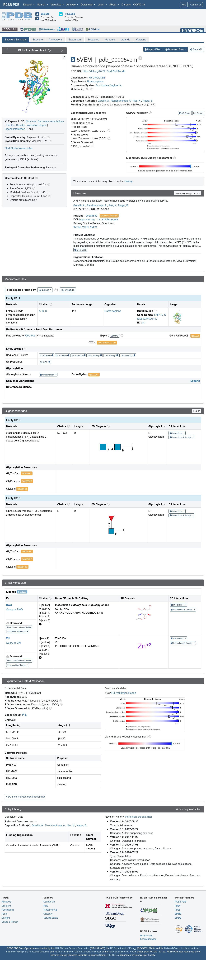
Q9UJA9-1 (93, 374)
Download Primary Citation (187, 193)
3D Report (186, 113)
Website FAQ (50, 909)
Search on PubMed (109, 215)
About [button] (113, 4)
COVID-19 (139, 4)
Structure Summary (16, 39)
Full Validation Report (123, 693)
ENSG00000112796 (107, 342)
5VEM (76, 227)
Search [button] (41, 4)
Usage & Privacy (10, 921)
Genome (110, 39)
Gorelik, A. (104, 100)
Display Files (154, 49)
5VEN (85, 227)
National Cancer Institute (176, 948)
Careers (126, 4)
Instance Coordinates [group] (17, 631)
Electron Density (15, 125)
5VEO (93, 227)
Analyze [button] (71, 4)
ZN (8, 638)
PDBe (178, 905)
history (128, 181)
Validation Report (37, 125)
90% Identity (93, 355)
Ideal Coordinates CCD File (19, 627)
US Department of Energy (123, 948)
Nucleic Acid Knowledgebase (148, 937)
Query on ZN (13, 643)
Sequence (93, 39)
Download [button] (87, 4)
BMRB (178, 913)
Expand (195, 381)
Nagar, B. (147, 100)
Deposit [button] (28, 4)
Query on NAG (14, 609)
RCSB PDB (11, 4)
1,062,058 (70, 14)
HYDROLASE (97, 77)
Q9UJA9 (30, 335)
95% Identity (109, 355)
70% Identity (77, 355)
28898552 (91, 215)
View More (81, 249)
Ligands (125, 39)
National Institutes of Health (122, 951)
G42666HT (26, 473)
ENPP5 (158, 315)
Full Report (198, 113)
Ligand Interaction (15, 129)
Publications (8, 909)
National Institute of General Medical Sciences (78, 951)
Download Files (176, 49)
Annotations (55, 39)
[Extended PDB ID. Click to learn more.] (140, 58)
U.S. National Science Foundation (72, 948)
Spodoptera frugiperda (109, 85)
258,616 (45, 14)
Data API (197, 49)
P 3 (24, 714)
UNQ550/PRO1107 (151, 316)
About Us (6, 901)
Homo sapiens (95, 81)
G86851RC (27, 551)
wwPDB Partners (184, 897)
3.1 (144, 322)
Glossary (47, 913)
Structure (38, 39)
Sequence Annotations (51, 121)
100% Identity (126, 355)
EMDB (178, 917)
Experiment (74, 39)
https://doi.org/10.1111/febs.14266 (98, 219)
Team (4, 913)
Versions (141, 39)
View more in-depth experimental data (25, 796)
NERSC (111, 954)
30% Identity (45, 355)
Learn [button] (101, 4)
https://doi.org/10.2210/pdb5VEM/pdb (104, 71)
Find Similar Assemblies (19, 148)
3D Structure (67, 289)
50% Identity (61, 355)
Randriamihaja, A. (121, 100)
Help (184, 4)
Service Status (50, 917)
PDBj (177, 909)
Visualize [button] (56, 4)
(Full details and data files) (138, 816)
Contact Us (49, 901)
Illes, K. (137, 100)
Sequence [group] (44, 289)
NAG (9, 605)
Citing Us (6, 905)
